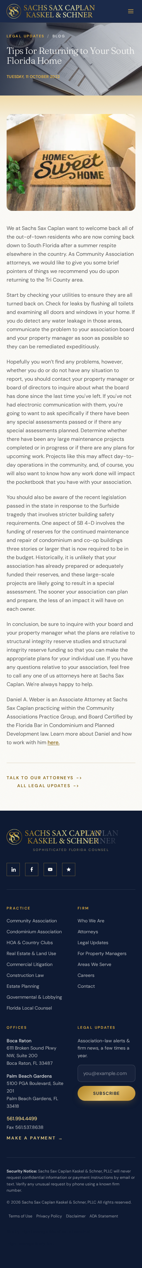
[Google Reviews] (68, 869)
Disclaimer (76, 1216)
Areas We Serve (94, 964)
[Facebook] (31, 869)
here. (53, 742)
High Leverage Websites (44, 1231)
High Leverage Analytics (30, 1243)
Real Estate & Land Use (31, 953)
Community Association (32, 921)
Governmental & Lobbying (34, 997)
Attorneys (88, 932)
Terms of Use (20, 1216)
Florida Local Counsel (29, 1008)
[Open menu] (131, 11)
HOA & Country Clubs (30, 942)
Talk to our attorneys (44, 778)
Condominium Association (34, 932)
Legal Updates (26, 36)
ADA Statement (103, 1216)
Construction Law (25, 975)
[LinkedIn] (13, 869)
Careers (86, 975)
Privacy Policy (49, 1216)
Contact (86, 986)
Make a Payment (35, 1138)
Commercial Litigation (30, 964)
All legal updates (48, 785)
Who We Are (91, 921)
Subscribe (106, 1093)
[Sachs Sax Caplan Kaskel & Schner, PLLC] (51, 11)
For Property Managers (102, 953)
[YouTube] (50, 869)
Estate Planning (23, 986)
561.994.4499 (22, 1118)
